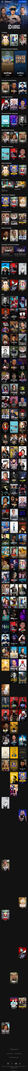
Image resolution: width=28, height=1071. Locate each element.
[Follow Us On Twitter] (12, 1063)
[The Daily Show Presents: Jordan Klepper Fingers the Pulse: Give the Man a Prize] (22, 953)
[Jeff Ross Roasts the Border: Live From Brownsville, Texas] (14, 652)
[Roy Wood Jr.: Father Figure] (5, 878)
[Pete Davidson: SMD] (5, 853)
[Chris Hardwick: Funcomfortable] (22, 414)
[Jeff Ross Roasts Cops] (22, 640)
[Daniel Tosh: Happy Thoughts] (14, 515)
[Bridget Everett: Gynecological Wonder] (22, 377)
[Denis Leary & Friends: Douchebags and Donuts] (5, 540)
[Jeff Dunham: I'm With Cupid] (14, 627)
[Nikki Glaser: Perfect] (22, 815)
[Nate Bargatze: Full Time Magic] (5, 803)
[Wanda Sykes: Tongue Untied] (14, 1016)
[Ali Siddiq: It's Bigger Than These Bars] (14, 314)
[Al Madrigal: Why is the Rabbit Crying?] (5, 314)
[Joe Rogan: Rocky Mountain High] (22, 677)
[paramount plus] (8, 1)
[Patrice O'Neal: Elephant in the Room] (5, 840)
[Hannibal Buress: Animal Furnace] (14, 590)
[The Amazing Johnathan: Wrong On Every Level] (22, 314)
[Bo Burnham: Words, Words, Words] (14, 377)
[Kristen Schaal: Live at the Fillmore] (22, 727)
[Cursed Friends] (22, 489)
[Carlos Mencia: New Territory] (14, 402)
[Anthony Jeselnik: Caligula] (22, 339)
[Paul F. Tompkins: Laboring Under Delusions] (22, 840)
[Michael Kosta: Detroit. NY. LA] (14, 778)
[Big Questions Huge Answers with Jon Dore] (5, 377)
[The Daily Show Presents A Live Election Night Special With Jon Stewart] (22, 502)
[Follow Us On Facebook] (8, 1063)
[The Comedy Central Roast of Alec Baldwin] (22, 427)
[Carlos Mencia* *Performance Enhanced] (5, 402)
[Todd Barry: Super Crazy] (5, 978)
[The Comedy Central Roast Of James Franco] (22, 452)
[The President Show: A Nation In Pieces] (22, 853)
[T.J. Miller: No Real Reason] (14, 940)
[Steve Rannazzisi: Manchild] (22, 928)
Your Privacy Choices (14, 1057)
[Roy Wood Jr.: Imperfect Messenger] (14, 878)
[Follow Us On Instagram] (20, 1063)
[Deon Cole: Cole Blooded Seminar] (14, 540)
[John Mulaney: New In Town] (5, 690)
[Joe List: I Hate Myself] (14, 677)
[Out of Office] (22, 828)
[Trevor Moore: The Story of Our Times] (14, 990)
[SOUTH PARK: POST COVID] (22, 890)
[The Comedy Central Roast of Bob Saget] (5, 439)
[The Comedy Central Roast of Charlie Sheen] (22, 439)
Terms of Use (10, 1053)
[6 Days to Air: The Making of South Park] (5, 302)
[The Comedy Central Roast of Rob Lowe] (22, 464)
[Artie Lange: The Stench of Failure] (14, 352)
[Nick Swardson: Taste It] (14, 815)
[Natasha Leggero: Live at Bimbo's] (22, 790)
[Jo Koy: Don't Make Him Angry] (14, 665)
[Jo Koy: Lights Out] (22, 665)
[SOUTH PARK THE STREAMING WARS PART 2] (5, 903)
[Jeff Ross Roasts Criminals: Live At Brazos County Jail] (5, 652)
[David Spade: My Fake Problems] (5, 527)
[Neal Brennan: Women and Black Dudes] (22, 803)
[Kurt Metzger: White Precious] (22, 740)
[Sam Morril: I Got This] (14, 915)
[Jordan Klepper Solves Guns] (5, 702)
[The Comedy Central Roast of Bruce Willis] (14, 439)
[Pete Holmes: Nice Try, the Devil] (14, 853)
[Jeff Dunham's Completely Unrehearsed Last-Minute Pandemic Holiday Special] (22, 627)
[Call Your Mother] (22, 389)
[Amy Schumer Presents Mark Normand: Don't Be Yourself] (5, 327)
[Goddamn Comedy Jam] (22, 577)
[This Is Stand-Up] (14, 965)
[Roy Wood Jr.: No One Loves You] (22, 878)
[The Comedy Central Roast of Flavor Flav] (14, 452)
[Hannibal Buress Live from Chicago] (22, 590)
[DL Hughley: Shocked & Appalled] (5, 502)
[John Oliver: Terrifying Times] (22, 690)
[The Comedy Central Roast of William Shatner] (5, 477)
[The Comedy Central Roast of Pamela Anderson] (14, 464)
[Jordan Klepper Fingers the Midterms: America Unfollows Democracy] (22, 702)
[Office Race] (14, 828)
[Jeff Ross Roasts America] (14, 640)
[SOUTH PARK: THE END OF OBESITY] (5, 915)
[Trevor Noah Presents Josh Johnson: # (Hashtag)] (22, 990)
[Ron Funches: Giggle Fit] (22, 865)
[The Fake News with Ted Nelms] (14, 577)
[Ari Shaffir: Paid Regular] (5, 352)
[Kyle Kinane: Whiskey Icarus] (22, 753)
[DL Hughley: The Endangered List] (14, 502)
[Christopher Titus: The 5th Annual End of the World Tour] (5, 427)
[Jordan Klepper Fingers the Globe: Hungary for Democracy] (14, 702)
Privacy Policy (18, 1053)
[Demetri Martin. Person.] (14, 527)
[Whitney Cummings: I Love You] (22, 1016)
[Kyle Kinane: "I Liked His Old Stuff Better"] (5, 753)
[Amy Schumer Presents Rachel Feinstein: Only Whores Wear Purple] (14, 327)
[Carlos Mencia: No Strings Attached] (22, 402)
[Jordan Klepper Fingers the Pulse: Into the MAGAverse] (5, 715)
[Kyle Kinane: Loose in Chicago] (14, 753)
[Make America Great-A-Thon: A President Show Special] (14, 765)
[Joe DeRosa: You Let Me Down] (5, 677)
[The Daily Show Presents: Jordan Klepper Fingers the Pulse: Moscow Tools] (14, 715)
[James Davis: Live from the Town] (22, 615)
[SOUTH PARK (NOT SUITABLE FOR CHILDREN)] (22, 903)
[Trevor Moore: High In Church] (5, 990)
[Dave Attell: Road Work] (22, 515)
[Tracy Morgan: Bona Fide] (22, 978)
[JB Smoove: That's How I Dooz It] (14, 615)
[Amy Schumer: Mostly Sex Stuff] (5, 339)
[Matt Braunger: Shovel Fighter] (5, 778)
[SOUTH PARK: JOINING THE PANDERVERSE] (14, 903)
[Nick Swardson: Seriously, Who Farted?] (5, 815)
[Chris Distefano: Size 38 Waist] (14, 414)
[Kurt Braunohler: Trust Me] (14, 740)
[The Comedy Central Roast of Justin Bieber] (5, 464)
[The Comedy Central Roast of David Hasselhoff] (5, 452)
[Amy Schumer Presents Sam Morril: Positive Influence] (22, 327)
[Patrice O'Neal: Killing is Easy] (14, 840)
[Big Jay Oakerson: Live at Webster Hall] (22, 364)
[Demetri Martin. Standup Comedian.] (22, 527)
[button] (2, 2)
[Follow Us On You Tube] (16, 1063)
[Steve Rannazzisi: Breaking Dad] (14, 928)
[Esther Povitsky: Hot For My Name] (14, 565)
